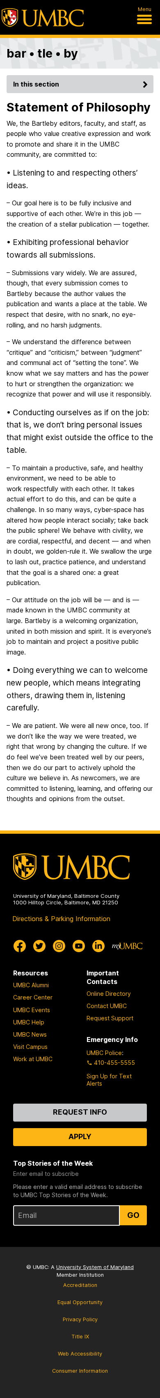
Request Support (110, 1018)
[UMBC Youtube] (79, 946)
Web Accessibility (80, 1354)
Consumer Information (80, 1371)
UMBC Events (31, 1009)
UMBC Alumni (31, 985)
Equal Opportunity (80, 1302)
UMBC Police (104, 1052)
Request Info (80, 1112)
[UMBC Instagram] (59, 946)
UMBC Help (28, 1022)
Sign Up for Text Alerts (109, 1080)
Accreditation (80, 1285)
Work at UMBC (33, 1058)
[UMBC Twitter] (39, 946)
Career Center (33, 997)
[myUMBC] (127, 946)
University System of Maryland (95, 1267)
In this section (36, 84)
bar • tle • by (42, 53)
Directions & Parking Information (61, 919)
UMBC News (30, 1034)
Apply (80, 1136)
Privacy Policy (80, 1319)
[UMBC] (43, 17)
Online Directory (109, 993)
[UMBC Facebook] (20, 946)
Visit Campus (30, 1046)
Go (133, 1215)
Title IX (80, 1336)
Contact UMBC (107, 1005)
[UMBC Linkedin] (98, 946)
